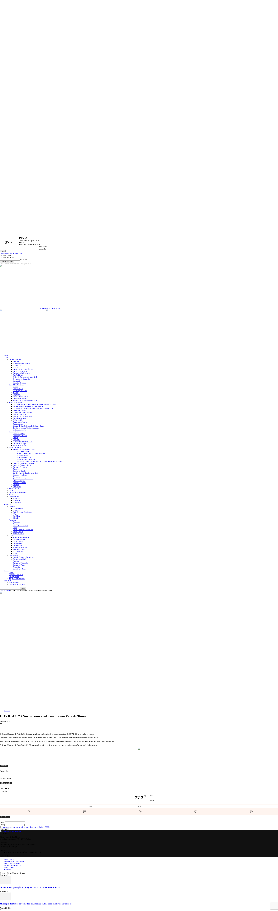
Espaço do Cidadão (19, 410)
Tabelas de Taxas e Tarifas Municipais (26, 428)
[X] (34, 727)
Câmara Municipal (15, 359)
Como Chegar (18, 541)
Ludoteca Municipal (24, 457)
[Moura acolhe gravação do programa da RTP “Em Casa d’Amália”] (5, 883)
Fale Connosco (14, 583)
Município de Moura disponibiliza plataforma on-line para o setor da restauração (36, 904)
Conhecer (7, 504)
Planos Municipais (19, 414)
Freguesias (16, 500)
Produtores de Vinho (20, 547)
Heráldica (16, 516)
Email (2, 825)
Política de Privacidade (12, 863)
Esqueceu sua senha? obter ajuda (11, 253)
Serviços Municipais (16, 447)
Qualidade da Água (19, 418)
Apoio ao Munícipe (15, 402)
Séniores (16, 485)
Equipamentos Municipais (17, 492)
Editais (15, 438)
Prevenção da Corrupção (21, 379)
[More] (82, 726)
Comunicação (13, 555)
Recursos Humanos (19, 445)
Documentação (14, 432)
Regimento (17, 381)
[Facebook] (26, 727)
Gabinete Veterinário (20, 475)
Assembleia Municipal (16, 385)
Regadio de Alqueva (20, 422)
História (15, 518)
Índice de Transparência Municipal (25, 377)
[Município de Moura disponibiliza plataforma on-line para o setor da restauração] (5, 899)
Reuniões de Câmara (20, 383)
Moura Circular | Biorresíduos (23, 479)
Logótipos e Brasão (19, 569)
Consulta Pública (19, 434)
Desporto (16, 469)
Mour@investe (14, 577)
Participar (7, 581)
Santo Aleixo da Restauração (23, 530)
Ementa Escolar (22, 455)
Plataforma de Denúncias (13, 865)
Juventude (16, 477)
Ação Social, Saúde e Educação (24, 449)
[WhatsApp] (42, 727)
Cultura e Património (20, 467)
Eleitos (15, 387)
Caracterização (18, 508)
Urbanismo (17, 487)
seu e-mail (23, 259)
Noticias (7, 590)
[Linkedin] (58, 727)
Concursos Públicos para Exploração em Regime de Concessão (34, 404)
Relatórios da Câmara (20, 397)
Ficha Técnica (9, 860)
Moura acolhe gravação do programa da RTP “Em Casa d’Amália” (30, 887)
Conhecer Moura (19, 539)
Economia (16, 510)
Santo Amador (18, 532)
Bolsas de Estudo (23, 451)
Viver (6, 357)
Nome (2, 822)
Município (16, 498)
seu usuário (43, 247)
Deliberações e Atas (20, 371)
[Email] (66, 727)
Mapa (15, 514)
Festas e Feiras (18, 553)
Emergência (17, 502)
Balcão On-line (14, 489)
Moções (15, 393)
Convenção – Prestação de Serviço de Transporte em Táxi (33, 408)
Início (6, 355)
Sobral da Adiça (18, 534)
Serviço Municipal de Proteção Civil (25, 473)
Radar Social (17, 420)
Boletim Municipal (19, 559)
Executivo (16, 361)
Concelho (12, 506)
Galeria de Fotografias (20, 563)
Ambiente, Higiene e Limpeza (23, 463)
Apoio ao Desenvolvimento (22, 465)
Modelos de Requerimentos (22, 412)
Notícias (16, 561)
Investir (6, 571)
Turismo (11, 536)
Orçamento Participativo (17, 584)
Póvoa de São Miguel (20, 526)
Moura (15, 524)
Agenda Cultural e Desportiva (23, 557)
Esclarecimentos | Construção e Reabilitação (28, 406)
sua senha (42, 249)
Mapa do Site (8, 867)
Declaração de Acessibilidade (14, 861)
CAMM (11, 573)
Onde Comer (17, 543)
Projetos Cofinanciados (17, 579)
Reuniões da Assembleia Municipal (25, 400)
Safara (15, 528)
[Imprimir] (74, 727)
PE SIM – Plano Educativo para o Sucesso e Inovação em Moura (39, 461)
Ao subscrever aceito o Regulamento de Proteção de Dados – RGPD (26, 827)
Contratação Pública (20, 436)
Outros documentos (19, 430)
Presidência (17, 365)
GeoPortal (16, 440)
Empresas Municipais (16, 575)
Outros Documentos (20, 398)
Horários (12, 494)
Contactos (7, 869)
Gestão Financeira (19, 375)
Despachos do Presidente (21, 373)
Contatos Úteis (14, 496)
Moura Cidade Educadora (26, 459)
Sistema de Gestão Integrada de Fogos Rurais (28, 426)
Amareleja (16, 522)
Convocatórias (18, 389)
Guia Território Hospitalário (22, 512)
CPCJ (11, 491)
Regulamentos (18, 424)
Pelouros (16, 367)
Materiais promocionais (21, 537)
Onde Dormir (17, 545)
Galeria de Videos (19, 565)
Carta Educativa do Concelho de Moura (31, 453)
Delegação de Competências (22, 369)
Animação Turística (19, 549)
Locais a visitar (18, 551)
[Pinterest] (50, 727)
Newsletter (16, 567)
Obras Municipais (19, 481)
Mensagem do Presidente (21, 363)
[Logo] (23, 352)
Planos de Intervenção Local (22, 416)
